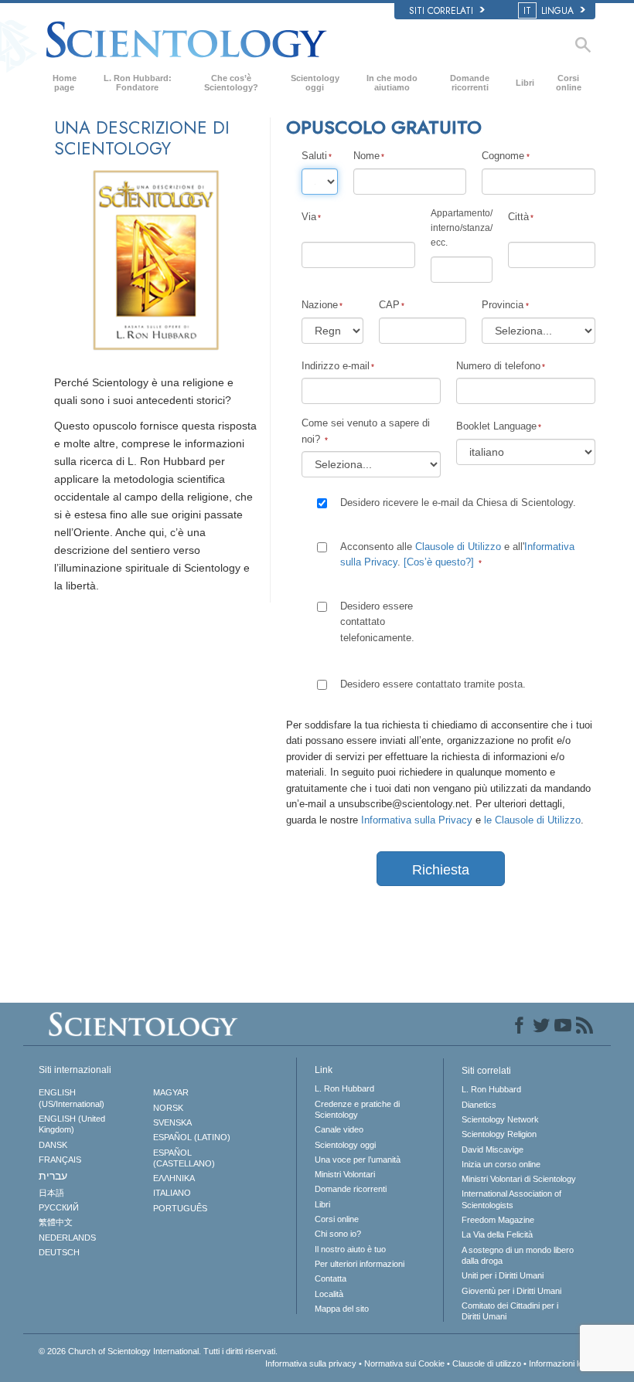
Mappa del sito (342, 1308)
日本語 (51, 1192)
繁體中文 (56, 1222)
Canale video (339, 1129)
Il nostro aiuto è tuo (350, 1249)
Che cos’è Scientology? (231, 82)
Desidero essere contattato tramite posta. (433, 684)
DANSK (53, 1144)
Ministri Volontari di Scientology (519, 1178)
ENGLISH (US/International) (71, 1098)
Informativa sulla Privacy (416, 820)
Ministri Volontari (345, 1174)
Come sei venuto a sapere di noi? (366, 430)
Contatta (330, 1278)
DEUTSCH (59, 1252)
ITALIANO (172, 1192)
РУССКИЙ (59, 1207)
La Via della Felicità (497, 1234)
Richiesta (440, 870)
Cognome (503, 155)
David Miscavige (492, 1149)
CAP (389, 305)
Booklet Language (496, 426)
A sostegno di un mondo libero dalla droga (518, 1255)
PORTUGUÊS (180, 1208)
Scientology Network (500, 1119)
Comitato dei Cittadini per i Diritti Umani (510, 1311)
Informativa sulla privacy (310, 1363)
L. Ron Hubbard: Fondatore (138, 82)
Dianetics (479, 1104)
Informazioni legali (562, 1363)
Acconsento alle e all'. (457, 554)
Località (329, 1294)
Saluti (314, 155)
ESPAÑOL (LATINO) (191, 1137)
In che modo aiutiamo (392, 82)
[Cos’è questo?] (439, 562)
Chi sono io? (338, 1233)
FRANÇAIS (60, 1159)
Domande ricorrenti (469, 82)
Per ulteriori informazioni (359, 1263)
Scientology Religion (499, 1134)
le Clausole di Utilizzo (532, 820)
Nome (366, 155)
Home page (65, 82)
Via (309, 216)
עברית (53, 1176)
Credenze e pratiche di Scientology (357, 1109)
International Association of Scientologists (511, 1199)
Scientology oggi (315, 82)
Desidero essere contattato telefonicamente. (377, 621)
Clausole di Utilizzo (458, 546)
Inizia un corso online (501, 1164)
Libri (525, 82)
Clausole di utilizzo (486, 1363)
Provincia (502, 305)
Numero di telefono (498, 366)
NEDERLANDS (67, 1237)
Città (518, 216)
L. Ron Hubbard (344, 1088)
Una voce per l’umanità (358, 1159)
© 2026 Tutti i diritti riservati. (158, 1351)
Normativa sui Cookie (404, 1363)
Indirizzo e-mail (336, 366)
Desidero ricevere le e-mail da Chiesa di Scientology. (458, 502)
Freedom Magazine (498, 1219)
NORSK (168, 1107)
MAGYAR (171, 1092)
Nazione (320, 305)
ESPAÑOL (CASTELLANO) (184, 1158)
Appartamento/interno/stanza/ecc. (462, 228)
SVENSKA (172, 1122)
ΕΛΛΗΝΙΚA (174, 1178)
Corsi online (568, 82)
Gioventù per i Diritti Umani (511, 1290)
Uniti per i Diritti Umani (503, 1275)
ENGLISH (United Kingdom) (72, 1124)
